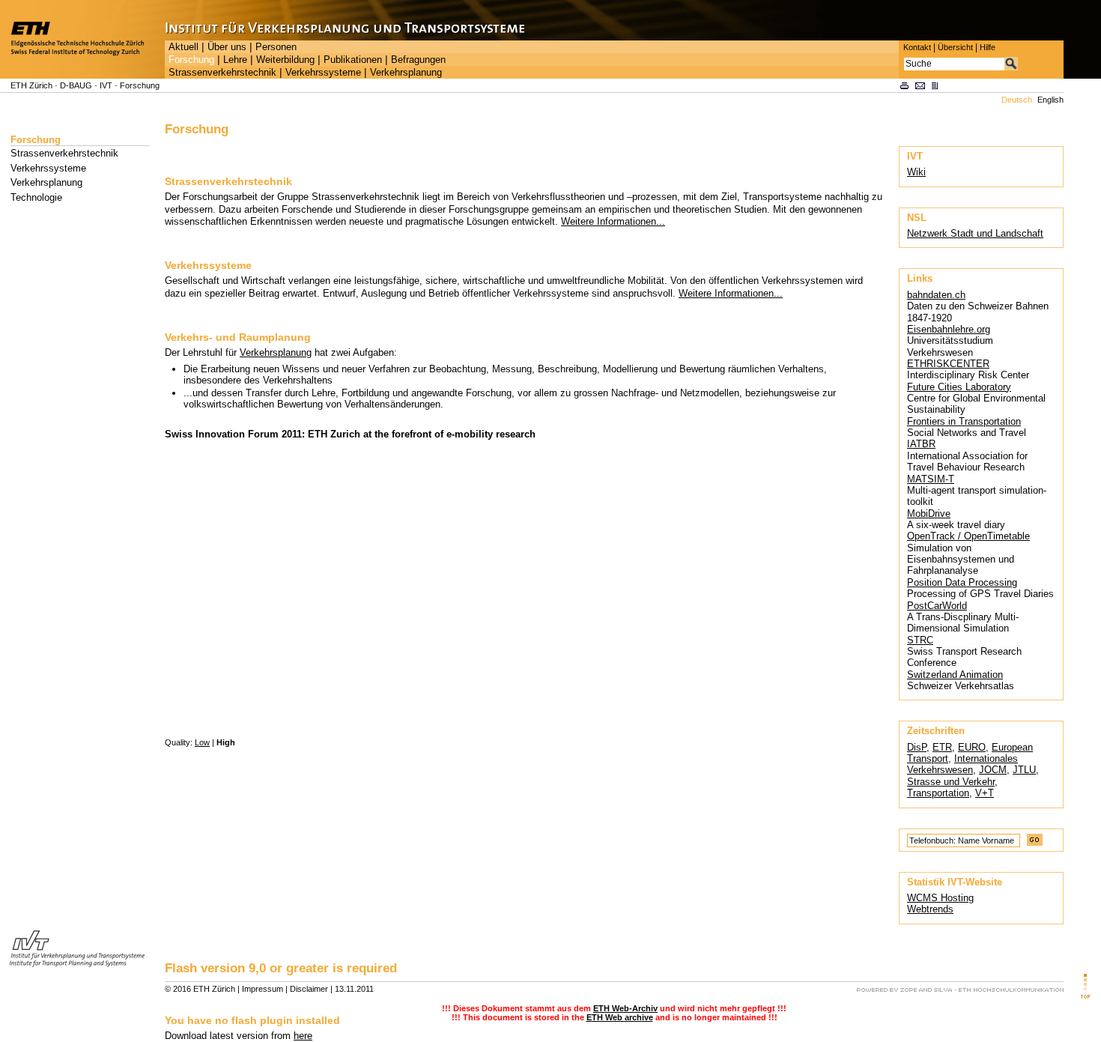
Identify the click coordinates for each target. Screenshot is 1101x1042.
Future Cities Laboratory (959, 387)
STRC (920, 640)
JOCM (993, 769)
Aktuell (183, 47)
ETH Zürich (31, 85)
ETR (942, 747)
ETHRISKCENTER (948, 363)
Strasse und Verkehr (951, 781)
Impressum (262, 988)
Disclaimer (309, 988)
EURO (972, 747)
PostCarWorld (937, 605)
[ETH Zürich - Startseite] (82, 75)
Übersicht (955, 47)
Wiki (916, 172)
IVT (106, 85)
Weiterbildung (285, 60)
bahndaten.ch (936, 294)
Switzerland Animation (955, 674)
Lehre (235, 60)
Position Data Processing (962, 582)
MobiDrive (928, 513)
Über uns (226, 47)
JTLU (1024, 769)
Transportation (938, 793)
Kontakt (917, 47)
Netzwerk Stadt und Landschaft (975, 233)
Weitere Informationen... (613, 221)
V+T (984, 793)
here (303, 1035)
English (1050, 99)
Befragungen (418, 60)
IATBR (921, 443)
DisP (916, 747)
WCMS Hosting (940, 897)
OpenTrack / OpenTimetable (968, 536)
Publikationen (353, 60)
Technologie (36, 197)
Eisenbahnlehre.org (948, 329)
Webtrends (930, 909)
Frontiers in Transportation (964, 421)
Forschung (191, 60)
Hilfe (987, 47)
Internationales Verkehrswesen (962, 764)
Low (202, 742)
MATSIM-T (930, 479)
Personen (276, 47)
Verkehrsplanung (406, 72)
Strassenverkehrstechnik (222, 72)
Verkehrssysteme (323, 72)
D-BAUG (76, 85)
